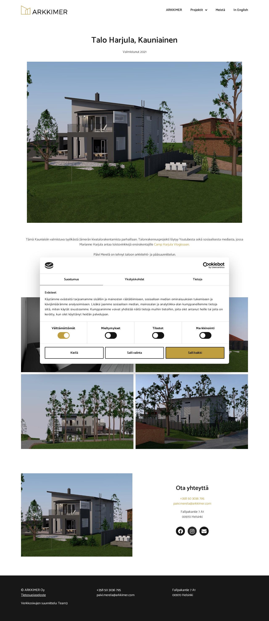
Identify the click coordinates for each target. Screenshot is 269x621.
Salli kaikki (195, 352)
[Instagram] (192, 531)
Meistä (220, 10)
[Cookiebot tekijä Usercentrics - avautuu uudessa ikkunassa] (206, 265)
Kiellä (74, 352)
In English (240, 10)
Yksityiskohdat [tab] (134, 279)
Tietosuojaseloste (33, 595)
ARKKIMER (174, 10)
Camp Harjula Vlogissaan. (172, 244)
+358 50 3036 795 (192, 498)
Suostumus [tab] (71, 279)
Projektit (196, 10)
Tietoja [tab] (197, 279)
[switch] (111, 335)
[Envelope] (203, 531)
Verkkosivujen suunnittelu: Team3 (44, 603)
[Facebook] (180, 531)
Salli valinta (134, 352)
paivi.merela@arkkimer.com (192, 503)
